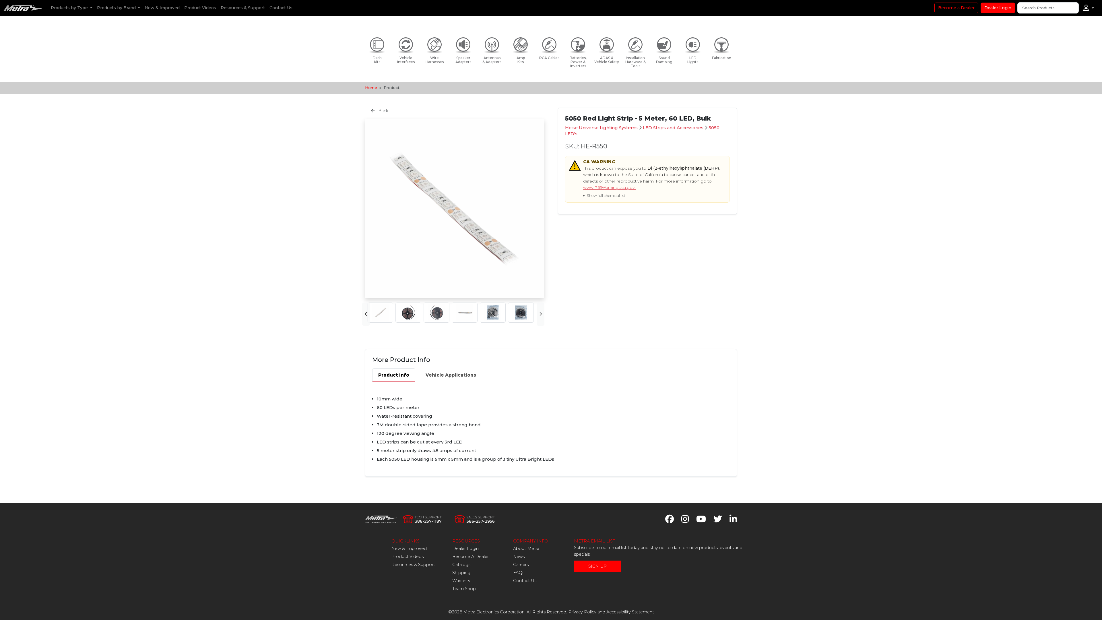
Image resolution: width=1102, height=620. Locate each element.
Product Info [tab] (393, 375)
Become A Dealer (470, 556)
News (519, 556)
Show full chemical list (606, 195)
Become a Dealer (956, 7)
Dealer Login (997, 7)
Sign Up (597, 566)
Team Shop (464, 588)
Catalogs (461, 564)
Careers (521, 564)
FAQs (518, 572)
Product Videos (200, 7)
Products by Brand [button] (117, 7)
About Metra (526, 548)
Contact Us (280, 7)
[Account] (1088, 8)
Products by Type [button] (70, 7)
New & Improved (162, 7)
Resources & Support (243, 7)
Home (371, 87)
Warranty (461, 580)
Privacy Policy (582, 612)
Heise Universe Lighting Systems (601, 127)
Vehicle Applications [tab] (451, 375)
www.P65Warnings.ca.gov (609, 187)
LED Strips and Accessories (673, 127)
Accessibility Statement (630, 612)
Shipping (461, 572)
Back (382, 110)
